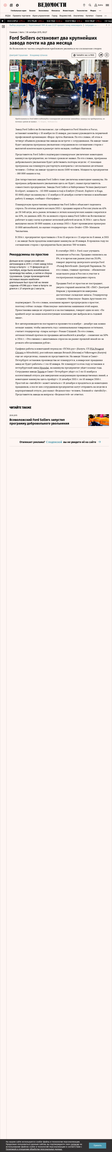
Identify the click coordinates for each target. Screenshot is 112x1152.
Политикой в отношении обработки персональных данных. (34, 1149)
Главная (13, 32)
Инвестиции (68, 11)
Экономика (43, 11)
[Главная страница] (52, 5)
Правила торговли (21, 15)
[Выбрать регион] (84, 5)
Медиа (93, 11)
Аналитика (79, 15)
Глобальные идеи (18, 11)
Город (54, 15)
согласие (75, 1144)
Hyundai (44, 367)
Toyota (40, 371)
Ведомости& (65, 15)
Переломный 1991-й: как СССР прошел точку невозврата (55, 25)
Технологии (82, 11)
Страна (99, 15)
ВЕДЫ (7, 15)
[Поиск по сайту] (90, 5)
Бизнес (32, 11)
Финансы (55, 11)
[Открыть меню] (107, 5)
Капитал (89, 15)
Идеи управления (41, 15)
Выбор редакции (17, 25)
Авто (22, 32)
